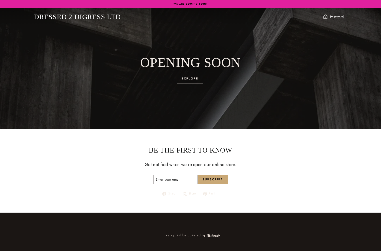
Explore (189, 78)
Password (337, 16)
